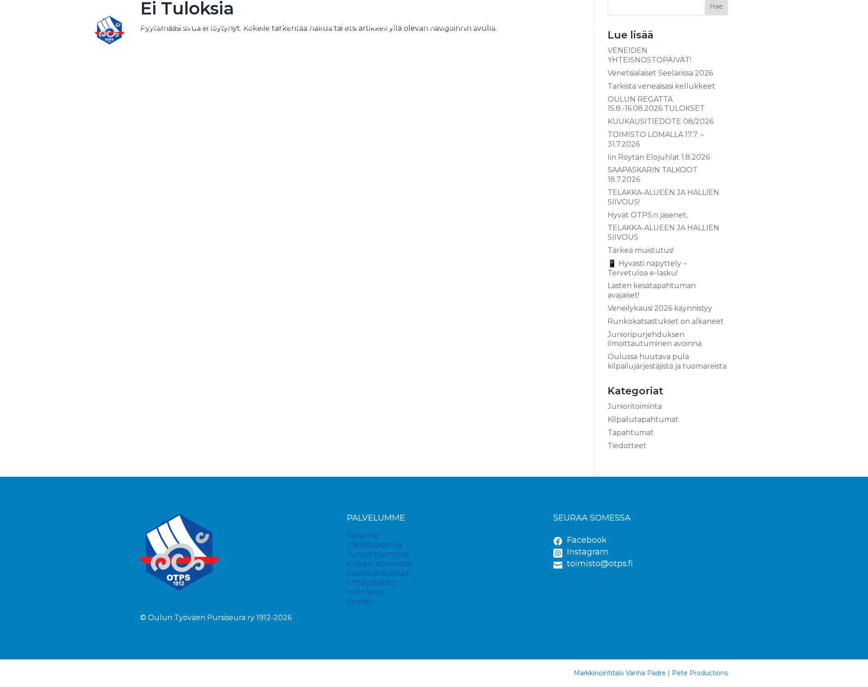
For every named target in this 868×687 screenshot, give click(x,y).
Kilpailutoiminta (518, 25)
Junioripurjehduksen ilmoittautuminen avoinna (655, 339)
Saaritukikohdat (590, 25)
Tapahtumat (631, 432)
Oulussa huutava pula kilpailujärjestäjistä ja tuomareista (667, 361)
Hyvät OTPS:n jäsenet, (648, 215)
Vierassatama (307, 25)
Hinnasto (710, 25)
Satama (256, 25)
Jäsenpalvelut (371, 25)
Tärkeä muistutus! (641, 250)
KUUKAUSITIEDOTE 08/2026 (660, 121)
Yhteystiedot (656, 25)
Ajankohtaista (204, 25)
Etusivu (152, 25)
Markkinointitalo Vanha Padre (620, 673)
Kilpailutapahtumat (643, 419)
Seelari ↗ (755, 25)
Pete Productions (700, 673)
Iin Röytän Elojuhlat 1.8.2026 (659, 157)
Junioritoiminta (447, 25)
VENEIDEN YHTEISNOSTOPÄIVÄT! (649, 55)
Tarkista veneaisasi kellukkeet (661, 86)
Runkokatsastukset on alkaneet (666, 321)
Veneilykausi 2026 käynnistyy (660, 308)
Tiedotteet (627, 445)
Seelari (360, 601)
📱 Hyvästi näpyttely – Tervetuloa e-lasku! (647, 268)
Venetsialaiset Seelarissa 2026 (660, 73)
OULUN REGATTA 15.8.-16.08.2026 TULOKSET (656, 104)
